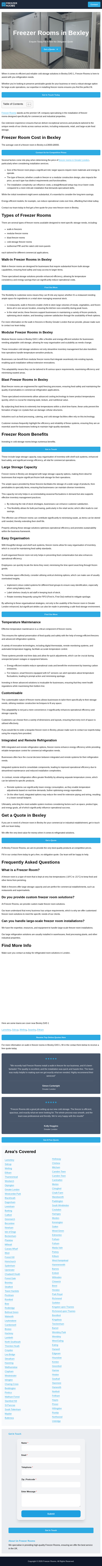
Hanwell (56, 1349)
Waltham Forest (12, 1397)
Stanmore (56, 1383)
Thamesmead (11, 1177)
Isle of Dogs (10, 1232)
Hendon (56, 1290)
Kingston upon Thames (63, 1307)
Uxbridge (56, 1421)
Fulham (55, 1239)
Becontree (9, 1223)
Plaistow (9, 1240)
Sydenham (10, 1266)
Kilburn (55, 1256)
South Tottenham (13, 1409)
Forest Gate (10, 1278)
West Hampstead (60, 1260)
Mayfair (8, 1414)
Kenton (55, 1362)
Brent (54, 1286)
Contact (94, 4)
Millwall (8, 1244)
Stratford (9, 1287)
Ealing (55, 1345)
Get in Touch (51, 449)
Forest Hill (9, 1257)
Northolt (56, 1391)
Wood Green (58, 1231)
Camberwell (10, 1325)
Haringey (56, 1214)
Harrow (55, 1370)
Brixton (8, 1329)
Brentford (56, 1315)
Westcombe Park (13, 1194)
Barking (8, 1211)
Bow (7, 1304)
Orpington (9, 1185)
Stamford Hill (11, 1401)
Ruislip (55, 1413)
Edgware (56, 1353)
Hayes (55, 1400)
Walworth (9, 1316)
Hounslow (57, 1358)
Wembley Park (59, 1332)
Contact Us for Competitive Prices (51, 152)
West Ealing (57, 1341)
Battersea (9, 1418)
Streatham (9, 1359)
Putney (55, 1252)
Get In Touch (51, 1530)
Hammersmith (58, 1265)
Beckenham (10, 1236)
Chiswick (56, 1281)
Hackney (9, 1333)
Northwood (57, 1417)
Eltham (40, 1030)
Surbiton (56, 1303)
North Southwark (13, 1342)
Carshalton (57, 1180)
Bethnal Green (11, 1312)
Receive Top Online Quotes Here (51, 1037)
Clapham (9, 1371)
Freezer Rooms (9, 113)
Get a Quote (49, 49)
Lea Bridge (10, 1354)
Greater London (12, 1189)
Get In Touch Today (51, 95)
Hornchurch (10, 1261)
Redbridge (10, 1308)
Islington (9, 1380)
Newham (9, 1228)
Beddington (10, 1388)
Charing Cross (11, 1384)
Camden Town (59, 1171)
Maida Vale (57, 1248)
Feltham (56, 1396)
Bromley (9, 1282)
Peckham (9, 1295)
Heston (55, 1374)
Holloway (56, 1159)
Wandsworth (58, 1197)
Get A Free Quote (51, 1140)
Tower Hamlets (12, 1291)
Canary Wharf (11, 1249)
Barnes (55, 1269)
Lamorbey (6, 1030)
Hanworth (56, 1387)
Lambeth (9, 1337)
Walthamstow (11, 1367)
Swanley (32, 1030)
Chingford (56, 1188)
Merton (55, 1184)
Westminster (10, 1376)
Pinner (55, 1404)
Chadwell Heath (12, 1274)
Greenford (56, 1366)
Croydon (9, 1350)
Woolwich (9, 1181)
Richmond (57, 1298)
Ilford (7, 1253)
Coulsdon (56, 1210)
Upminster (9, 1270)
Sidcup (15, 1030)
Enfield (55, 1273)
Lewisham (9, 1206)
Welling (23, 1030)
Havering (9, 1363)
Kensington (57, 1222)
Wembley (56, 1336)
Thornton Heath (12, 1346)
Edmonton (57, 1235)
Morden (55, 1218)
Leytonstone (10, 1321)
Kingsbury (57, 1319)
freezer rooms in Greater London (74, 160)
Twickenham (58, 1324)
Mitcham (56, 1167)
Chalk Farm (57, 1193)
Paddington (57, 1201)
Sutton (55, 1226)
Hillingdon (57, 1408)
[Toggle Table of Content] (27, 104)
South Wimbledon (60, 1205)
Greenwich (10, 1219)
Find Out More (51, 287)
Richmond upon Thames (63, 1311)
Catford (8, 1215)
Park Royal (57, 1294)
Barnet (55, 1328)
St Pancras (10, 1405)
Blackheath (10, 1198)
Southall (56, 1379)
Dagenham (10, 1202)
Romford (9, 1299)
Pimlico (8, 1392)
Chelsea (56, 1163)
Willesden (56, 1277)
